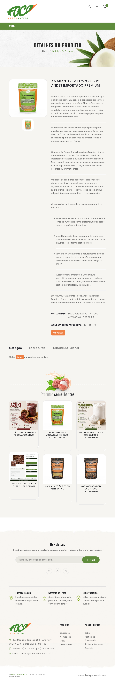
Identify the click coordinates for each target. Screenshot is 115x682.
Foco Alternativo (19, 675)
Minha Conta (66, 644)
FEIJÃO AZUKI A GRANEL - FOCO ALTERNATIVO (24, 433)
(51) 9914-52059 (45, 648)
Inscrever (91, 560)
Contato (89, 648)
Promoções (65, 636)
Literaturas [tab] (37, 348)
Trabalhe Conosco (94, 644)
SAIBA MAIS (24, 437)
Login (19, 357)
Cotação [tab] (15, 348)
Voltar (59, 332)
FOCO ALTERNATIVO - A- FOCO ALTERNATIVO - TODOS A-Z (83, 315)
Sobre (87, 633)
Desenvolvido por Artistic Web (91, 675)
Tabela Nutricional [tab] (66, 348)
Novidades (65, 633)
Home (45, 51)
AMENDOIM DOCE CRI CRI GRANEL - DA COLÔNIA (24, 485)
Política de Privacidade (90, 638)
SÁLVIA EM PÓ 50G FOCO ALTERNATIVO (57, 487)
